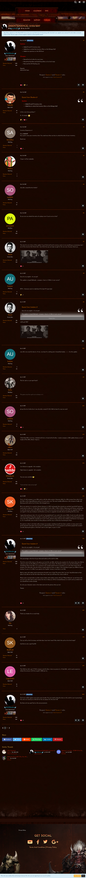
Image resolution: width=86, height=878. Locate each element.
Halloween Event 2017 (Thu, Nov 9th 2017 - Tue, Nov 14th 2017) (24, 756)
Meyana (9, 752)
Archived (9, 759)
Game (48, 75)
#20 (83, 694)
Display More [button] (52, 318)
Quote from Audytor (29, 307)
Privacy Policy (51, 847)
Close (83, 875)
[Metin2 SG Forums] (36, 1)
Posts (4, 65)
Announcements (38, 753)
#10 (83, 348)
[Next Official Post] (78, 85)
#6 (83, 213)
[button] (83, 2)
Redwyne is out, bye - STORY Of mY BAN (73, 750)
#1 (83, 40)
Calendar (37, 11)
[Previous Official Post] (75, 603)
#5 (83, 184)
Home (27, 11)
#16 (83, 538)
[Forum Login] (79, 2)
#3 (83, 127)
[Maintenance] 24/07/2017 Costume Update (46, 750)
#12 (83, 405)
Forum (57, 75)
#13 (83, 434)
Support (37, 20)
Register (26, 20)
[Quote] (83, 85)
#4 (83, 155)
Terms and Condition (37, 847)
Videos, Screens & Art (12, 753)
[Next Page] (9, 728)
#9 (83, 302)
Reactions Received (7, 63)
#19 (83, 665)
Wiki (46, 11)
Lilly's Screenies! (11, 750)
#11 (83, 377)
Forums (47, 20)
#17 (83, 610)
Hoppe (63, 752)
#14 (83, 463)
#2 (83, 92)
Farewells (64, 753)
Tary (8, 758)
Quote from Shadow (29, 97)
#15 (83, 496)
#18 (83, 637)
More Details (77, 875)
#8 (83, 273)
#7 (83, 241)
